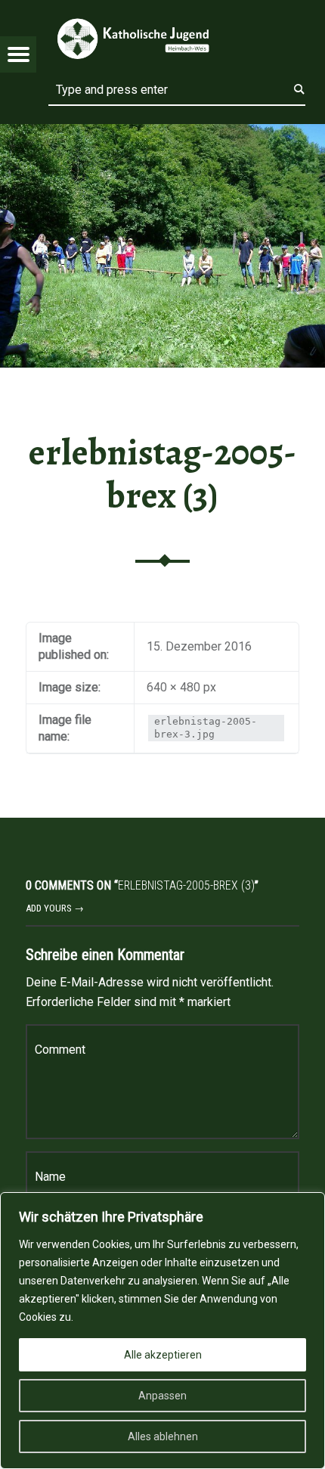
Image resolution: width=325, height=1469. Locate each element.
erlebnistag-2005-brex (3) (162, 473)
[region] (162, 1330)
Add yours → (55, 908)
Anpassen (162, 1396)
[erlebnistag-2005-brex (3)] (162, 133)
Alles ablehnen (163, 1436)
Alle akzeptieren (163, 1355)
